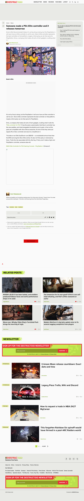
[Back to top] (2, 264)
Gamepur (23, 470)
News (45, 2)
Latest (65, 2)
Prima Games (42, 470)
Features (58, 2)
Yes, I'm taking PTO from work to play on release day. (70, 31)
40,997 (44, 446)
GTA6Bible (55, 472)
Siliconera (48, 470)
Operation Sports (17, 472)
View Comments (31, 241)
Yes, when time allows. (65, 38)
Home (7, 23)
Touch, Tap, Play (34, 472)
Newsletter (38, 2)
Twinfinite (17, 470)
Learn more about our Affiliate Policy (32, 224)
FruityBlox (42, 472)
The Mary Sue (25, 472)
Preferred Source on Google (32, 226)
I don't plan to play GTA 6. (66, 41)
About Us (7, 465)
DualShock (21, 207)
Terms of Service (44, 354)
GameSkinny (8, 472)
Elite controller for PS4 (13, 125)
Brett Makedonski (13, 42)
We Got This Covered (57, 470)
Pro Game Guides (9, 470)
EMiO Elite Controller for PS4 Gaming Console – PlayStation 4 (25, 146)
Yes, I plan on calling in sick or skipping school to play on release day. (69, 35)
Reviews (51, 2)
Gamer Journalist (68, 470)
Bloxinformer (49, 472)
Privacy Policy (53, 354)
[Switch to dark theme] (75, 2)
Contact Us (18, 465)
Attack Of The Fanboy (32, 470)
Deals (16, 207)
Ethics (12, 465)
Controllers (12, 207)
